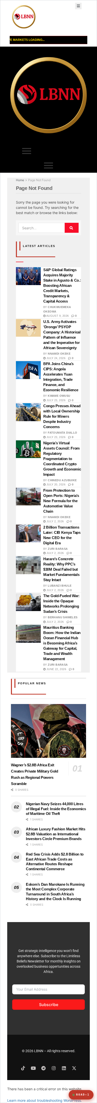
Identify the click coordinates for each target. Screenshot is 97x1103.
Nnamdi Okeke (59, 353)
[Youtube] (33, 1068)
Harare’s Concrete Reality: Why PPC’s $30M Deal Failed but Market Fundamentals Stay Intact (61, 569)
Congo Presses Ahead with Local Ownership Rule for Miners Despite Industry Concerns (61, 416)
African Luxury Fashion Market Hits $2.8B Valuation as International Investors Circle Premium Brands (55, 834)
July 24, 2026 (55, 358)
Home (20, 180)
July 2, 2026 (55, 521)
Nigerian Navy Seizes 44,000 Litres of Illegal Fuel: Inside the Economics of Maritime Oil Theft (56, 809)
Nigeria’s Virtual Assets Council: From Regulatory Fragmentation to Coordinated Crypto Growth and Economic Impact (62, 458)
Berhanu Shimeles (62, 617)
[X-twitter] (74, 1068)
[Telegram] (43, 1068)
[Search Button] (72, 228)
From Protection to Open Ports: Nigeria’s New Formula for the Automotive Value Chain (61, 500)
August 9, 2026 (57, 315)
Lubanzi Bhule (59, 585)
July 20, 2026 (55, 484)
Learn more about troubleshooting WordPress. (44, 1100)
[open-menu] (78, 6)
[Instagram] (53, 1068)
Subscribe (48, 1004)
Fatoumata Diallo (62, 432)
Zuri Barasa (58, 548)
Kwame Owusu (59, 395)
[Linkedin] (63, 1068)
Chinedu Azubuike (62, 480)
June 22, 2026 (56, 669)
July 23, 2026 (55, 400)
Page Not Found (39, 180)
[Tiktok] (23, 1068)
